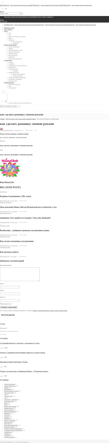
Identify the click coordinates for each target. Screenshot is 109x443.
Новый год (16, 43)
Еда (10, 34)
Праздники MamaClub (15, 58)
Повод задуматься (9, 420)
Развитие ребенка (14, 72)
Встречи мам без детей (15, 50)
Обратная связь (9, 82)
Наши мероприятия (10, 45)
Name (2, 283)
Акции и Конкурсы (14, 52)
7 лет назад (13, 256)
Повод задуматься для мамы (17, 36)
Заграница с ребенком (15, 79)
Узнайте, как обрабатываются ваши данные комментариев (49, 310)
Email (2, 290)
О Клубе (6, 415)
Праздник (11, 40)
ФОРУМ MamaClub (14, 84)
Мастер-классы (13, 55)
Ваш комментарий (6, 265)
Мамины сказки (9, 28)
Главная (2, 119)
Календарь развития (19, 74)
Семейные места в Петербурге (18, 65)
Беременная (12, 67)
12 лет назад (14, 222)
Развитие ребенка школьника (17, 77)
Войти (2, 11)
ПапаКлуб (12, 57)
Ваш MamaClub (8, 130)
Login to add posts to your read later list (20, 103)
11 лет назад (17, 130)
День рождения (17, 41)
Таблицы (15, 70)
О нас (10, 86)
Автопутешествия (14, 46)
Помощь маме (13, 81)
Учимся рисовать (18, 76)
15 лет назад (14, 201)
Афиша (11, 48)
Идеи (6, 31)
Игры (10, 38)
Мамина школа (13, 53)
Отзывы (11, 62)
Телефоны (12, 64)
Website (3, 297)
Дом (10, 33)
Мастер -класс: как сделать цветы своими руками (20, 119)
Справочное (8, 60)
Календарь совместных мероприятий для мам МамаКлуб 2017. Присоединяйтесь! (28, 17)
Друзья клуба (12, 88)
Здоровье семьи (13, 69)
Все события (8, 29)
